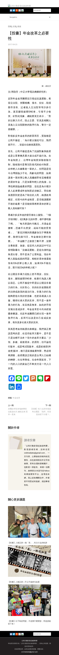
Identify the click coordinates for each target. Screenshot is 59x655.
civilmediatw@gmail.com (29, 652)
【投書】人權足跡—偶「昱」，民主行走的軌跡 (27, 542)
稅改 (19, 26)
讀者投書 (30, 440)
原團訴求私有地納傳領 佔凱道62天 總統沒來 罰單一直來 (18, 411)
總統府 (48, 86)
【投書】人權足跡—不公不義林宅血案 (24, 582)
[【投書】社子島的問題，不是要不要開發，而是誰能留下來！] (29, 600)
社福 (14, 26)
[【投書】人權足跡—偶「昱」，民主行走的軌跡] (29, 522)
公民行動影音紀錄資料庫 (29, 640)
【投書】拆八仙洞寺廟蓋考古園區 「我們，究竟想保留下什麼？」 (41, 411)
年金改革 (16, 398)
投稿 (10, 26)
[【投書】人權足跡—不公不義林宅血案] (29, 561)
